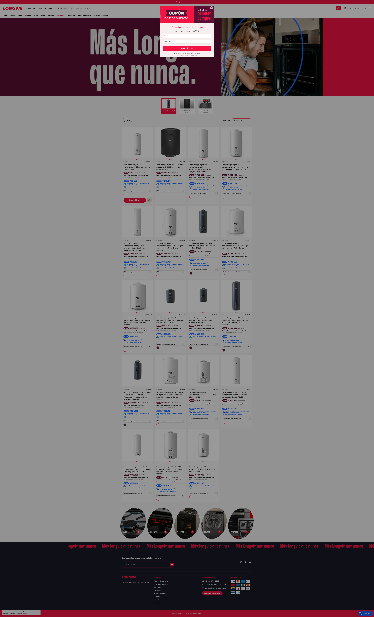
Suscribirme (187, 48)
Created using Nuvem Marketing (187, 55)
